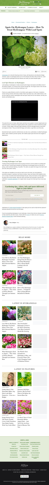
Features (36, 33)
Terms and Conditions (26, 469)
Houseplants (22, 7)
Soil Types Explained (35, 452)
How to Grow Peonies (24, 454)
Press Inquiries (14, 452)
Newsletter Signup (14, 448)
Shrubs (28, 22)
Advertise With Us (14, 450)
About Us (14, 444)
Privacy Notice (36, 198)
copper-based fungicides (15, 207)
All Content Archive (14, 457)
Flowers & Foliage (32, 7)
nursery (28, 214)
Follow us (38, 71)
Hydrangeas (34, 22)
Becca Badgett (18, 33)
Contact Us (13, 446)
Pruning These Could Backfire (29, 10)
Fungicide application (12, 179)
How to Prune (35, 448)
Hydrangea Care (24, 444)
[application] (24, 110)
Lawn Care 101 (35, 450)
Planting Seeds (35, 446)
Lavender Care (24, 452)
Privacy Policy (35, 469)
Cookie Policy (43, 469)
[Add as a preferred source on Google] (24, 476)
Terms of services (18, 198)
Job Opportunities (14, 454)
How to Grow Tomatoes (24, 446)
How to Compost (35, 454)
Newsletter (44, 71)
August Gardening (12, 7)
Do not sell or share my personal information (24, 472)
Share (5, 71)
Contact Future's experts (14, 469)
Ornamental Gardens (20, 22)
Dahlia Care (24, 457)
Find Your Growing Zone (35, 444)
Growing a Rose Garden (24, 450)
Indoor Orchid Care (24, 448)
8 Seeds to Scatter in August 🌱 (14, 10)
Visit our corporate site (41, 481)
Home (13, 22)
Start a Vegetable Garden (35, 458)
